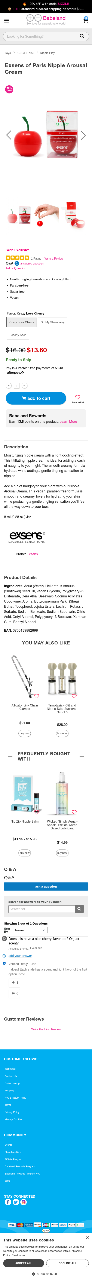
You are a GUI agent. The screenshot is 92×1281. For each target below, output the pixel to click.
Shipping (9, 1090)
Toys (8, 53)
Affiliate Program (13, 1159)
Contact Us (11, 1076)
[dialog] (46, 1257)
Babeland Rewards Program (20, 1166)
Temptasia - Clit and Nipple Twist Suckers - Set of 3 (62, 708)
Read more (18, 1255)
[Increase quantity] (24, 386)
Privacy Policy (12, 1112)
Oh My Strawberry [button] (53, 322)
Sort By (7, 930)
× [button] (87, 1238)
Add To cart (38, 398)
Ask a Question (16, 268)
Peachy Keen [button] (18, 335)
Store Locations (13, 1152)
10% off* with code (46, 4)
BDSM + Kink (25, 53)
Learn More (68, 421)
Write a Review (54, 258)
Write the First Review (46, 1029)
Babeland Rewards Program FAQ (22, 1173)
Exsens (32, 554)
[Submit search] (79, 909)
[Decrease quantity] (9, 386)
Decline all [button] (67, 1263)
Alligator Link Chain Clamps (25, 707)
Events (8, 1144)
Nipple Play (47, 53)
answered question (31, 263)
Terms (8, 1104)
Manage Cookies (13, 1119)
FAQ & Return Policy (15, 1097)
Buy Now (25, 733)
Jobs (7, 1180)
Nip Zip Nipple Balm (25, 821)
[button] (6, 20)
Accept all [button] (23, 1263)
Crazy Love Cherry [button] (21, 322)
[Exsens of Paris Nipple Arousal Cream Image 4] (46, 135)
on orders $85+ (46, 9)
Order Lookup (12, 1083)
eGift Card (10, 1068)
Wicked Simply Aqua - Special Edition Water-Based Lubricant (62, 825)
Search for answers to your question (35, 901)
